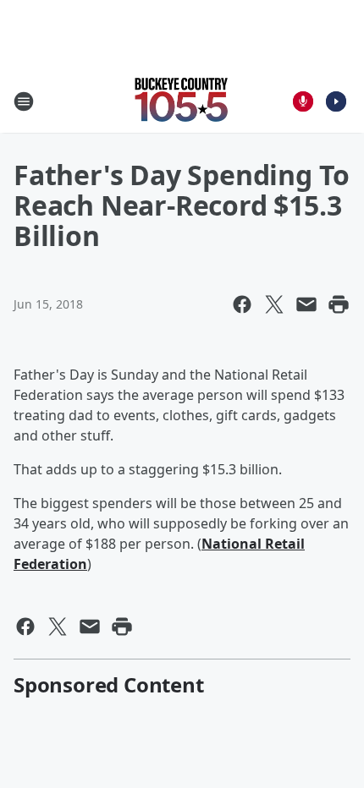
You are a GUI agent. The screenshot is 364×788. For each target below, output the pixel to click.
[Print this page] (338, 304)
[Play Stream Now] (336, 101)
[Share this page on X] (274, 304)
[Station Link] (182, 101)
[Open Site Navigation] (24, 101)
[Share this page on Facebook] (242, 304)
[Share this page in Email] (306, 304)
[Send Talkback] (303, 101)
